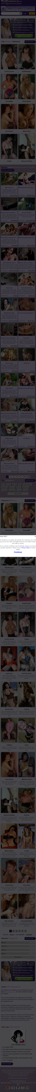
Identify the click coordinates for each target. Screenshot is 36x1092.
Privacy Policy (25, 547)
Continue (18, 552)
